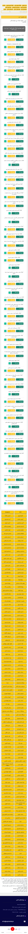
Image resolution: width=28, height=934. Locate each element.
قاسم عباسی (20, 768)
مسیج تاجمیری (7, 825)
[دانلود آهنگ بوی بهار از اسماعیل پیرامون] (19, 54)
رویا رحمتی (20, 665)
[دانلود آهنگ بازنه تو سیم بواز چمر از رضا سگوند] (19, 101)
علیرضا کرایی (7, 743)
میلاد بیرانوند (20, 846)
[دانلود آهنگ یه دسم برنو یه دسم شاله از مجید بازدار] (15, 487)
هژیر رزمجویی (20, 860)
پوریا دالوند (20, 590)
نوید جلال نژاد (20, 857)
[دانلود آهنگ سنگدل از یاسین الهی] (19, 253)
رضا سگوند (7, 654)
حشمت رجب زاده (7, 619)
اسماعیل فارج (7, 551)
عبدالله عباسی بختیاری (7, 711)
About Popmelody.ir (21, 904)
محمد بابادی (7, 796)
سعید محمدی (7, 675)
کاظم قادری (20, 771)
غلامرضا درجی (20, 747)
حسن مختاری (7, 608)
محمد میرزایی (7, 811)
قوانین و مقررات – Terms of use (19, 912)
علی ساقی (7, 732)
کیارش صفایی (20, 775)
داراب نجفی (20, 633)
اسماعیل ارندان (7, 547)
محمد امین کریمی (20, 796)
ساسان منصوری (7, 665)
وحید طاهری (7, 867)
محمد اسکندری (7, 793)
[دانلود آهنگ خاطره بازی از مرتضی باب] (19, 323)
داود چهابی (7, 640)
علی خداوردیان (20, 729)
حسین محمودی (7, 615)
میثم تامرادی (7, 839)
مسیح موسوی (7, 828)
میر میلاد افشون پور (7, 843)
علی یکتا (20, 743)
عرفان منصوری (20, 718)
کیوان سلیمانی (20, 779)
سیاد (7, 683)
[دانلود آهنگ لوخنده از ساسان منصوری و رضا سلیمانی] (19, 449)
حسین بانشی (8, 611)
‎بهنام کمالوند (20, 587)
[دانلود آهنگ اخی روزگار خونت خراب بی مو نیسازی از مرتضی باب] (19, 197)
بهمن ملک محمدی (20, 583)
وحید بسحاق (20, 867)
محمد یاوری (20, 814)
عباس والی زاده (7, 707)
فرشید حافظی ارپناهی (20, 761)
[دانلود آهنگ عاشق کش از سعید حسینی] (19, 316)
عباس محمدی (20, 707)
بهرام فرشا (20, 579)
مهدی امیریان (7, 832)
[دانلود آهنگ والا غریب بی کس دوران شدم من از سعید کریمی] (19, 245)
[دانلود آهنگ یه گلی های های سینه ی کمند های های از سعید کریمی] (19, 496)
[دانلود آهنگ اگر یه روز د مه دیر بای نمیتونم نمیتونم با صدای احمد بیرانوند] (19, 480)
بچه (7, 576)
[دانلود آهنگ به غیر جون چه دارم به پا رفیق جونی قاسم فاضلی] (15, 426)
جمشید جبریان (7, 597)
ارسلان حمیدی (20, 544)
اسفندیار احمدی (20, 547)
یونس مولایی (8, 875)
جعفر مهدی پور (20, 594)
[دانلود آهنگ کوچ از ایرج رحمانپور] (15, 363)
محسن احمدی (20, 789)
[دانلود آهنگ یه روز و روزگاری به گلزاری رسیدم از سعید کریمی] (15, 165)
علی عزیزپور (7, 736)
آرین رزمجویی (20, 523)
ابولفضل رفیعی (20, 533)
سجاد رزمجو (20, 672)
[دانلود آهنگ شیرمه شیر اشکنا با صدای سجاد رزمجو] (19, 229)
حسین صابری (20, 615)
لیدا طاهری (7, 779)
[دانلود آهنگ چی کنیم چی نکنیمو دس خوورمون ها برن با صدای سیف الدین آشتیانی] (19, 70)
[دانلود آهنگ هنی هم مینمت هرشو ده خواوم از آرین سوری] (19, 410)
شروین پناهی (20, 693)
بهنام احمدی (7, 583)
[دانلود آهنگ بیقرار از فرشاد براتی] (19, 62)
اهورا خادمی (7, 569)
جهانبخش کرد (7, 601)
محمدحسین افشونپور (20, 818)
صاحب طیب (20, 700)
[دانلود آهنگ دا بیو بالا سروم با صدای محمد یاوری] (19, 503)
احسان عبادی (20, 537)
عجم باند (8, 715)
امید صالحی (7, 555)
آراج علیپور (20, 515)
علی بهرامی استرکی (7, 722)
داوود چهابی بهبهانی (7, 643)
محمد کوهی (7, 803)
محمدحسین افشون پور (7, 814)
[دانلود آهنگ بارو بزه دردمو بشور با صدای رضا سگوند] (19, 156)
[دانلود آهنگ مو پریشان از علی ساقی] (19, 331)
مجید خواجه (7, 786)
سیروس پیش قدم (20, 686)
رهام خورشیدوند (7, 661)
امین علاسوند (20, 569)
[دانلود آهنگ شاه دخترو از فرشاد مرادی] (19, 402)
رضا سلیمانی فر (7, 658)
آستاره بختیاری (20, 526)
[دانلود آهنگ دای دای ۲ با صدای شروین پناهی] (19, 237)
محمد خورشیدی (20, 800)
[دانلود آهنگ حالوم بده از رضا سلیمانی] (19, 284)
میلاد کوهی (20, 850)
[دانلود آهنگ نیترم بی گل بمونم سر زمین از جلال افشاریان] (19, 379)
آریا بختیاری (7, 519)
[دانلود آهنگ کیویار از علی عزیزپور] (15, 394)
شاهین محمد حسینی (7, 690)
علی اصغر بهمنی (20, 722)
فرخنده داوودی (7, 747)
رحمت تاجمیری (7, 647)
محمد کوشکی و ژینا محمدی (20, 803)
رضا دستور (20, 654)
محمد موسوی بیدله (20, 811)
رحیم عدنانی (7, 651)
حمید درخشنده (20, 626)
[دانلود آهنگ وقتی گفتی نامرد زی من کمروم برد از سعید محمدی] (15, 293)
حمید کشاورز (20, 629)
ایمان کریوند (20, 576)
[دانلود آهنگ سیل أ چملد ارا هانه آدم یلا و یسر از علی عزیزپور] (19, 206)
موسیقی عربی (10, 9)
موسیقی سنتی (17, 9)
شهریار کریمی (20, 697)
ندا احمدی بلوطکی (7, 853)
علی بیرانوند (20, 725)
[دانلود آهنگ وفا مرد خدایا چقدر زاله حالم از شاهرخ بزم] (15, 456)
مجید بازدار (7, 782)
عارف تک (8, 704)
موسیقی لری (24, 9)
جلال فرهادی (20, 597)
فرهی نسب (20, 764)
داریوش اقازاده (7, 636)
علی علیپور (20, 739)
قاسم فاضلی (7, 768)
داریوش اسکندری (20, 636)
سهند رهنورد (7, 679)
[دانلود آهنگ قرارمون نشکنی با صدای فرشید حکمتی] (19, 180)
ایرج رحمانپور (20, 572)
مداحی (4, 5)
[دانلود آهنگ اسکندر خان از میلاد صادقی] (15, 94)
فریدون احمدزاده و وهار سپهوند (7, 764)
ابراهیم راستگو (7, 526)
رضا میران (20, 661)
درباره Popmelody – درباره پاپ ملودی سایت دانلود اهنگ (14, 909)
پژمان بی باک (8, 587)
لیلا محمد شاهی (20, 782)
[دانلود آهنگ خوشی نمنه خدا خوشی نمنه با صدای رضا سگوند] (19, 134)
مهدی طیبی (7, 835)
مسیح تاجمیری (20, 828)
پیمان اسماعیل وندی (7, 590)
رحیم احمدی (20, 651)
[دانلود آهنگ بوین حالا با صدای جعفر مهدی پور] (19, 172)
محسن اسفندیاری (8, 789)
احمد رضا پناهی (7, 540)
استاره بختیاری (7, 544)
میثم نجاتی (20, 843)
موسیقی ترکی (8, 7)
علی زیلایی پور (20, 732)
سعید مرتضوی (20, 679)
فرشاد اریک (7, 754)
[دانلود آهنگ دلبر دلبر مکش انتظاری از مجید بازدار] (19, 434)
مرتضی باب (7, 818)
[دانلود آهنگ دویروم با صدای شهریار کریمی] (19, 347)
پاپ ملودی (24, 5)
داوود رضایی (20, 647)
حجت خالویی (20, 608)
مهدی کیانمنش (20, 839)
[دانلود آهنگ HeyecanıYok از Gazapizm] (19, 47)
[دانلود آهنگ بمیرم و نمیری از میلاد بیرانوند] (19, 149)
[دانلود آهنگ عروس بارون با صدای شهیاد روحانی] (19, 441)
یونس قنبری (20, 875)
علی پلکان (7, 725)
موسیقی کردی (24, 7)
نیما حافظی (7, 857)
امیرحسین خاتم (7, 562)
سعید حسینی (7, 672)
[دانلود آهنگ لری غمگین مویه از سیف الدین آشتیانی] (19, 141)
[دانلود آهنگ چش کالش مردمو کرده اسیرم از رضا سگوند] (19, 188)
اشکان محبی (20, 555)
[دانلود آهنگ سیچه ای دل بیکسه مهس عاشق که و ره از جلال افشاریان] (19, 40)
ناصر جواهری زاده (7, 850)
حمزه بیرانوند (20, 622)
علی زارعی (7, 729)
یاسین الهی (20, 871)
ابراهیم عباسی (20, 530)
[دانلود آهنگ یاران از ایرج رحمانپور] (15, 268)
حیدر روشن (7, 629)
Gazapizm (7, 512)
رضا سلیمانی (20, 658)
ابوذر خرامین (7, 530)
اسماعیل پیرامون (20, 551)
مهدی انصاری (20, 835)
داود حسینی (20, 643)
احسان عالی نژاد (7, 533)
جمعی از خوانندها (20, 601)
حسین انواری (20, 611)
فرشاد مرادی (7, 757)
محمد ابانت (20, 793)
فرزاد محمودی (7, 750)
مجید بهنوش (20, 786)
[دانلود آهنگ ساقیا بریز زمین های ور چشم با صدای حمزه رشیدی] (19, 340)
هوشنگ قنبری (7, 860)
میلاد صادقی (7, 846)
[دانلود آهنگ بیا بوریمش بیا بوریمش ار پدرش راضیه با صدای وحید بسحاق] (19, 356)
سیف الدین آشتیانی (7, 686)
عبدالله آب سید (20, 711)
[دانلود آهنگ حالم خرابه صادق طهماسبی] (19, 125)
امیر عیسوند (20, 562)
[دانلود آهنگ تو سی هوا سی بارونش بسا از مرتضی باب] (19, 300)
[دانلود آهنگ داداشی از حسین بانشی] (19, 371)
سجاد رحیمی (7, 668)
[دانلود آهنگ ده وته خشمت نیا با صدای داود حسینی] (19, 387)
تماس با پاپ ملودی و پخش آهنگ (19, 907)
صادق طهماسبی (7, 700)
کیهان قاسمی (7, 775)
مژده (20, 821)
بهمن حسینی (8, 579)
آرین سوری (7, 523)
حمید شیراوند (7, 626)
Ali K (20, 512)
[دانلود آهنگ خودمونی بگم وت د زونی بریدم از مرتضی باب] (15, 222)
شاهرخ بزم (20, 690)
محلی (5, 9)
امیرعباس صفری (20, 565)
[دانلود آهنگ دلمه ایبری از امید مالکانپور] (19, 87)
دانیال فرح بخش (20, 640)
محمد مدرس (20, 807)
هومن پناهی (7, 864)
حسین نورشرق (20, 619)
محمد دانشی (7, 800)
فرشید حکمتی (7, 761)
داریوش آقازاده (7, 633)
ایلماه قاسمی (8, 572)
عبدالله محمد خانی (20, 715)
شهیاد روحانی (7, 697)
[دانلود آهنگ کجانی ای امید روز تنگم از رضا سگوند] (15, 471)
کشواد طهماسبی (7, 771)
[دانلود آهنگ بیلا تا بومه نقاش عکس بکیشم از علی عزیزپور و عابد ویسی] (19, 309)
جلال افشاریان (7, 594)
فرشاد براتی (20, 757)
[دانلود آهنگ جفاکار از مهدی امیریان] (19, 260)
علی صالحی (20, 736)
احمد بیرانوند (20, 540)
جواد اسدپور (20, 604)
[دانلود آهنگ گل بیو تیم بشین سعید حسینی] (15, 213)
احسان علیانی (7, 537)
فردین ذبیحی (20, 750)
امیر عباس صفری (7, 558)
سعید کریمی (20, 675)
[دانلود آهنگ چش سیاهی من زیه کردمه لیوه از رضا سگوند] (15, 276)
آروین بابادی (20, 519)
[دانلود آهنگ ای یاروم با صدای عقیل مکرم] (19, 109)
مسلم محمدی (20, 825)
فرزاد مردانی (20, 754)
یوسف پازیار (7, 871)
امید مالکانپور (20, 558)
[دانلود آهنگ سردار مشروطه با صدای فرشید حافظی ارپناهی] (19, 118)
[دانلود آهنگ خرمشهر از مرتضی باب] (19, 463)
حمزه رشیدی (7, 622)
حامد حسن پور (7, 604)
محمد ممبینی (7, 807)
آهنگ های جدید (17, 5)
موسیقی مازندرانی (16, 7)
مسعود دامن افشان (7, 821)
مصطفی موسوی (20, 832)
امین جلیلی (7, 565)
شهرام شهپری (7, 693)
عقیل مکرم (7, 718)
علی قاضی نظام (7, 739)
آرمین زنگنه (7, 515)
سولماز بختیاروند (20, 683)
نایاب (20, 853)
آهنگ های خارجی (9, 5)
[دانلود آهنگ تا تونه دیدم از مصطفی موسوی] (19, 418)
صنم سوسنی (20, 704)
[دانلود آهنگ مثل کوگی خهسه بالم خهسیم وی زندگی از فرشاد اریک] (15, 79)
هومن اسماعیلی (20, 864)
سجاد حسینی (20, 668)
